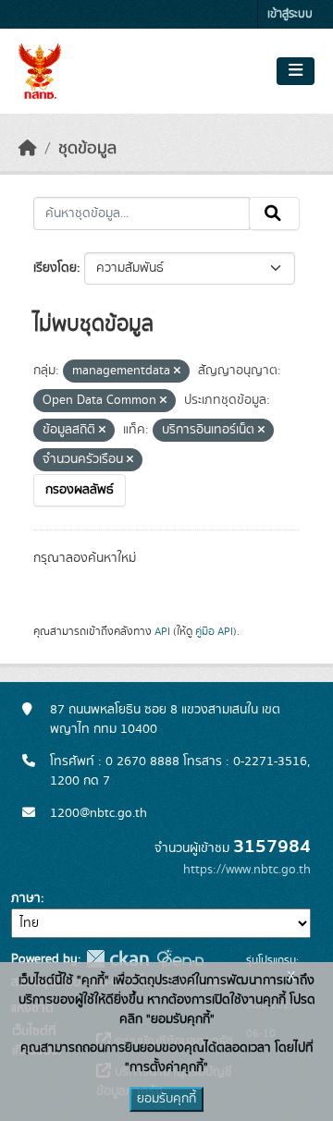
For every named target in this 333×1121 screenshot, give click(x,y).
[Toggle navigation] (295, 71)
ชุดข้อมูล (87, 149)
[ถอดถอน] (177, 371)
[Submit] (274, 213)
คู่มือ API (214, 631)
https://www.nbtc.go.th (247, 869)
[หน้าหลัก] (27, 149)
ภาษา (26, 898)
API (162, 631)
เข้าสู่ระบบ (290, 14)
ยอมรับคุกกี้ (166, 1099)
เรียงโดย (55, 268)
